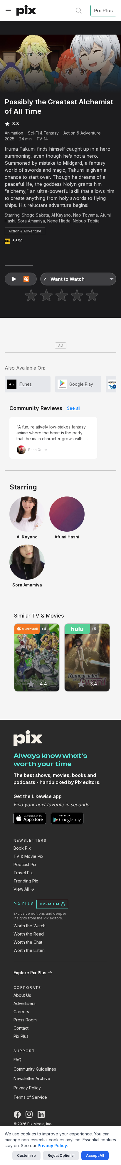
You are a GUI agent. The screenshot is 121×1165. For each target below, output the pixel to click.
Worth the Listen (29, 950)
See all (73, 408)
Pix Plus (21, 1036)
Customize (26, 1155)
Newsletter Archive (32, 1078)
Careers (21, 1011)
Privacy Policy (27, 1087)
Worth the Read (29, 933)
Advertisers (25, 1003)
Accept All (95, 1155)
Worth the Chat (28, 942)
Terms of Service (30, 1097)
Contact (21, 1027)
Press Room (25, 1019)
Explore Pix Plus (30, 972)
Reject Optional (61, 1155)
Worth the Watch (30, 925)
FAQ (17, 1059)
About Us (22, 995)
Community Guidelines (35, 1069)
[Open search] (78, 10)
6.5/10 (17, 241)
